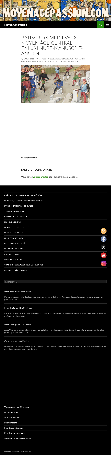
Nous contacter (11, 412)
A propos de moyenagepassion (18, 438)
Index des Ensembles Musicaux (18, 308)
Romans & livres (11, 254)
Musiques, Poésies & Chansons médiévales (23, 201)
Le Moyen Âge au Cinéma (15, 233)
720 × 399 (42, 59)
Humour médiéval (12, 222)
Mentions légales (11, 422)
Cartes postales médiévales (16, 341)
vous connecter (40, 176)
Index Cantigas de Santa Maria (17, 324)
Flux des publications (13, 428)
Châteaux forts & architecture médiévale (24, 195)
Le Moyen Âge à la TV (13, 238)
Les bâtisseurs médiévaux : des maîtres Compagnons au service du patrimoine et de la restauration (53, 60)
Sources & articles (13, 259)
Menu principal (107, 24)
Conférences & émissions (16, 217)
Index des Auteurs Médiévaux (17, 291)
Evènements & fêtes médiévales (18, 206)
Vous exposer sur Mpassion (16, 407)
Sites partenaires (11, 417)
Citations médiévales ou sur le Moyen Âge (23, 265)
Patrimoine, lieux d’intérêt (17, 227)
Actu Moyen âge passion (15, 270)
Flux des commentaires (14, 433)
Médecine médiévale (13, 249)
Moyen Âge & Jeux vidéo (15, 243)
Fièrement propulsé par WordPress (17, 451)
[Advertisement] (55, 127)
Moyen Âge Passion (15, 24)
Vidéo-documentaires (14, 211)
